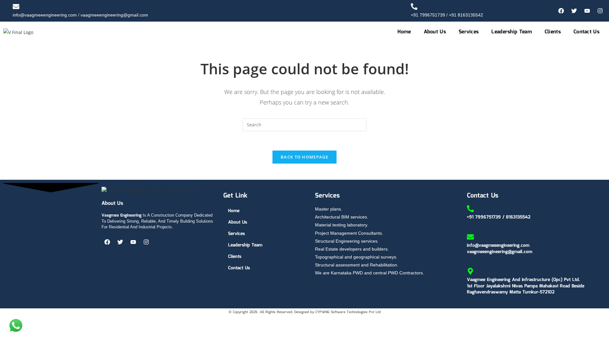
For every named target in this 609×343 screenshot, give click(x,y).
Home (404, 32)
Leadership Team (511, 32)
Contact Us (586, 32)
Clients (553, 32)
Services (469, 32)
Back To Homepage (304, 157)
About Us (435, 32)
